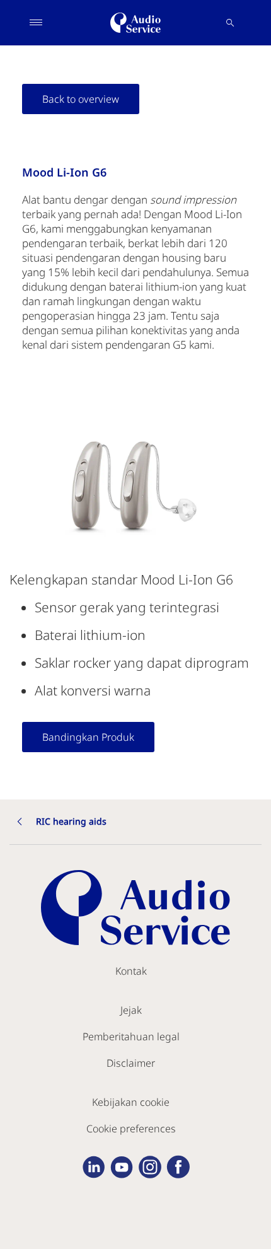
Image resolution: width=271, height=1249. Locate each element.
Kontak (131, 971)
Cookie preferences (131, 1129)
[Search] (230, 22)
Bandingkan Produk (88, 737)
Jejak (131, 1010)
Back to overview (80, 99)
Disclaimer (131, 1063)
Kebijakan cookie (131, 1102)
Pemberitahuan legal (131, 1036)
